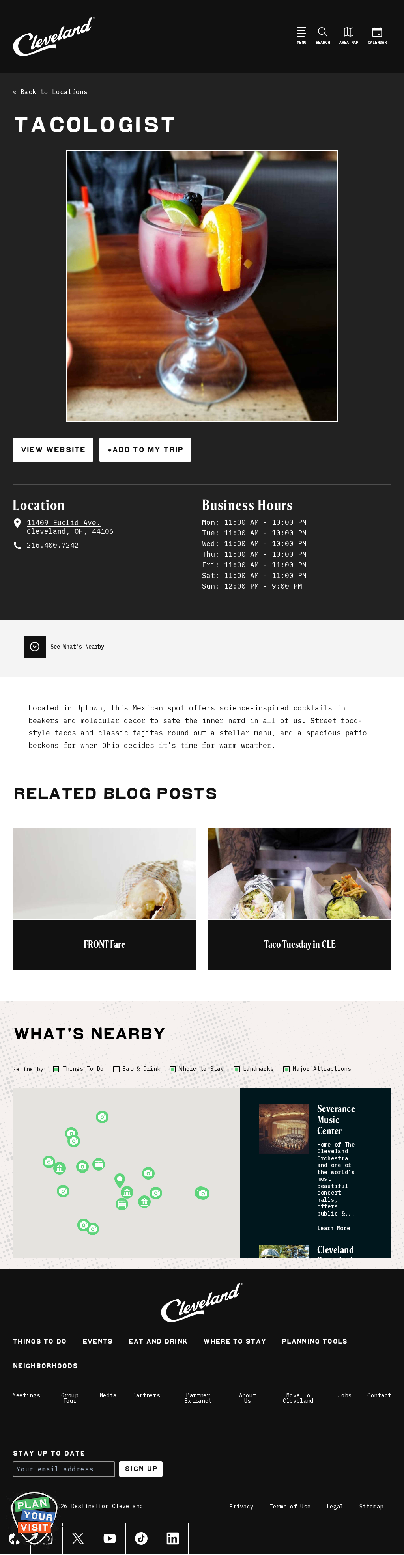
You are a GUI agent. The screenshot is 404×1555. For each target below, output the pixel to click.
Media (108, 1395)
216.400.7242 (53, 545)
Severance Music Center (336, 1120)
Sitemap (371, 1506)
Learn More (333, 1228)
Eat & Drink (142, 1068)
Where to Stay (201, 1068)
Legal (335, 1506)
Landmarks (258, 1068)
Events (97, 1342)
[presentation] (64, 643)
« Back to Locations (50, 92)
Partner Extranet (198, 1398)
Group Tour (70, 1398)
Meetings (26, 1395)
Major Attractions (322, 1068)
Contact (379, 1395)
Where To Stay (234, 1342)
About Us (247, 1398)
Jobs (345, 1395)
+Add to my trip (145, 449)
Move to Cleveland (298, 1398)
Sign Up (141, 1469)
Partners (146, 1395)
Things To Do (82, 1068)
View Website (53, 449)
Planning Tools (314, 1342)
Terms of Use (289, 1506)
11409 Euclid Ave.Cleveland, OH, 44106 (70, 527)
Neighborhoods (45, 1366)
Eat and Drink (157, 1342)
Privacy (242, 1506)
